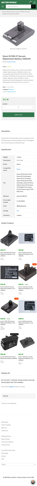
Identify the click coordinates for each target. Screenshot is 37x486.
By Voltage (4, 453)
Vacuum (13, 11)
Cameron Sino (11, 62)
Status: (4, 66)
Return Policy (5, 439)
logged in (12, 386)
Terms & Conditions (7, 442)
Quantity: (5, 104)
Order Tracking (6, 425)
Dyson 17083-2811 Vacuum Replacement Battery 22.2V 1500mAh (25, 288)
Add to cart (18, 115)
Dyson (18, 169)
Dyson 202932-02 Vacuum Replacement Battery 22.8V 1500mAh (25, 254)
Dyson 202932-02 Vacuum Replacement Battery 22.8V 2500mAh (25, 322)
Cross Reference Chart (8, 450)
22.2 (18, 211)
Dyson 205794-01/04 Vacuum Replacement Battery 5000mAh (8, 357)
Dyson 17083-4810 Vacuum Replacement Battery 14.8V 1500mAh (7, 322)
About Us (4, 428)
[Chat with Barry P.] (33, 482)
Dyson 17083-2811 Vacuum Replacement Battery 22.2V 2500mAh (25, 358)
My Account (4, 422)
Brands (3, 456)
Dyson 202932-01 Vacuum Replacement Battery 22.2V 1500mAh (7, 288)
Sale (2, 459)
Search (33, 6)
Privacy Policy (5, 445)
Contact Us (4, 430)
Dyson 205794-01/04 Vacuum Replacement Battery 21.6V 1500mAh (8, 254)
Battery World (6, 11)
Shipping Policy (6, 436)
